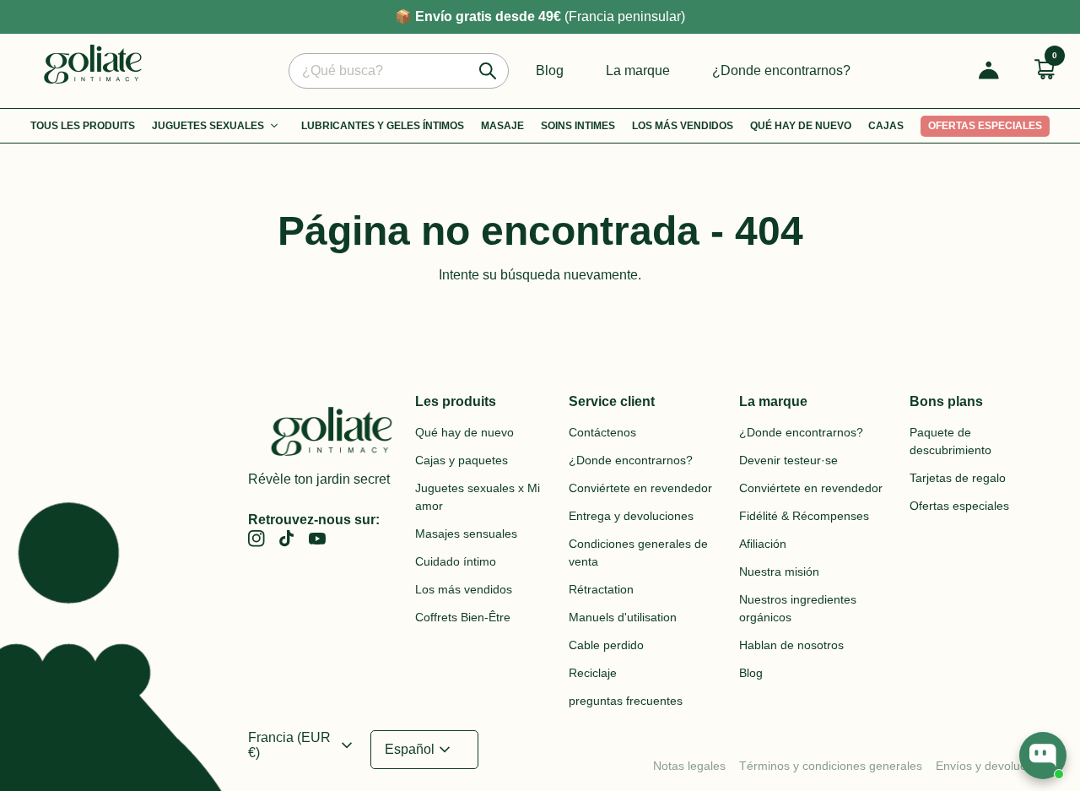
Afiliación (762, 543)
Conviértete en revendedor (640, 488)
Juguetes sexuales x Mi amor (477, 496)
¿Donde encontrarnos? (781, 70)
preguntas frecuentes (626, 700)
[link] (286, 538)
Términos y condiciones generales (830, 765)
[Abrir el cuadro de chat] (1042, 755)
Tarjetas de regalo (958, 478)
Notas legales (689, 765)
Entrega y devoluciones (631, 516)
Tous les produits (82, 126)
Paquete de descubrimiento (950, 441)
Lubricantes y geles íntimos (382, 126)
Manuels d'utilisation (623, 617)
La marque (638, 70)
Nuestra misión (779, 571)
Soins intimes (578, 126)
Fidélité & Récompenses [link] (804, 516)
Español (420, 750)
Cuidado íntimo (455, 561)
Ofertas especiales (985, 126)
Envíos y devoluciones (995, 765)
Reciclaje (593, 673)
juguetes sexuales (208, 126)
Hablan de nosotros (791, 645)
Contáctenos (602, 432)
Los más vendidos (682, 126)
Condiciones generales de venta (638, 552)
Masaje (502, 126)
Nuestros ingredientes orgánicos (797, 608)
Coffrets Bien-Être (462, 617)
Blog (550, 70)
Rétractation (601, 589)
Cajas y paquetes (461, 460)
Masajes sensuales (466, 533)
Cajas (886, 126)
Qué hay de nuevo (800, 126)
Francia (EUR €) (302, 745)
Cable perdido (606, 645)
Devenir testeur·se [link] (788, 460)
